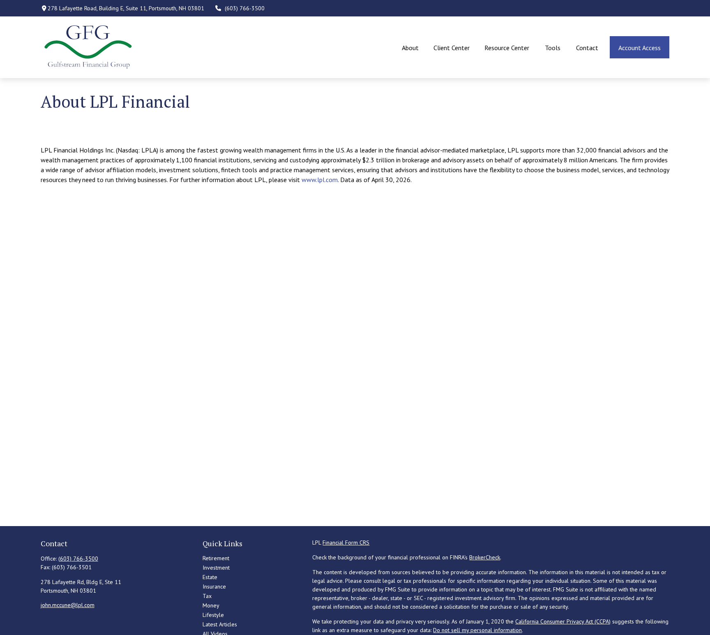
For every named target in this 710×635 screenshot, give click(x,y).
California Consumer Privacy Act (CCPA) (563, 621)
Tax (207, 596)
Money (211, 605)
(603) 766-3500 (245, 8)
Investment (216, 567)
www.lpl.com (320, 179)
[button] (410, 47)
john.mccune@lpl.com (68, 605)
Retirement (216, 558)
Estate (210, 577)
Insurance (214, 586)
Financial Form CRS (346, 542)
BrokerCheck (484, 557)
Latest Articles (220, 624)
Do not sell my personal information (477, 630)
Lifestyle (213, 615)
